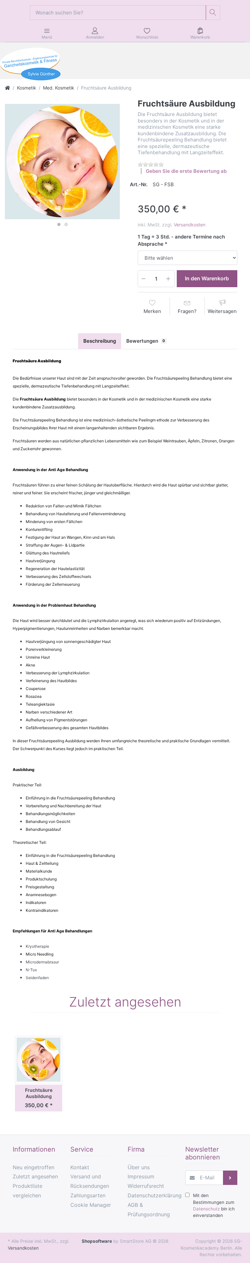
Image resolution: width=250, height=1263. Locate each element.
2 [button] (66, 224)
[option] (62, 161)
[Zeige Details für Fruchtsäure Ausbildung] (39, 1060)
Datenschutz (206, 1208)
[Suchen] (213, 12)
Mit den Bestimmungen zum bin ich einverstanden (214, 1205)
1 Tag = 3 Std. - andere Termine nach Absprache (181, 240)
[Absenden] (230, 1178)
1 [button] (59, 224)
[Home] (7, 87)
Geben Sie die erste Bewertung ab (186, 171)
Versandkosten (189, 224)
